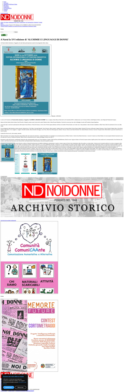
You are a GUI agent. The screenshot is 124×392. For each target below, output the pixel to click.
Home (4, 1)
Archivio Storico (4, 26)
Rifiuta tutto (20, 387)
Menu (2, 23)
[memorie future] (29, 371)
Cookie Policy (11, 390)
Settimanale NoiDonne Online (10, 4)
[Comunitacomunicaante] (29, 293)
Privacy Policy (4, 390)
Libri (7, 25)
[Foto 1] (26, 174)
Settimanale (11, 22)
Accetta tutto (8, 387)
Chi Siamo (5, 3)
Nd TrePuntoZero (7, 8)
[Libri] (4, 36)
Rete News (5, 5)
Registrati (6, 13)
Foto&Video (6, 7)
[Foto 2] (47, 174)
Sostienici (5, 9)
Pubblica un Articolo (13, 26)
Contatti (5, 10)
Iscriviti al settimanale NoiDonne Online (27, 26)
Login (2, 13)
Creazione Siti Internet (24, 390)
